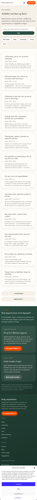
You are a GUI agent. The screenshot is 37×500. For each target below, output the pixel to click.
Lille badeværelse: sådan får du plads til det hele (18, 195)
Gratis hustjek (5, 452)
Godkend (18, 484)
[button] (34, 468)
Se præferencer (18, 494)
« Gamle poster (18, 293)
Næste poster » (18, 299)
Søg (18, 33)
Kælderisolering (6, 434)
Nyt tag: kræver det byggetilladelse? (16, 176)
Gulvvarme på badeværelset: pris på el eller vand (17, 235)
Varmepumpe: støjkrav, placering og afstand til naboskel (16, 137)
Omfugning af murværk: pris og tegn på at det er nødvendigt (18, 97)
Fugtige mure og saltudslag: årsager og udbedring (17, 273)
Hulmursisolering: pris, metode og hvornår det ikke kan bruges (16, 77)
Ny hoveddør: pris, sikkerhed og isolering (18, 254)
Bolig (14, 39)
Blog (2, 449)
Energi (32, 39)
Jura (14, 141)
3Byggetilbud (5, 456)
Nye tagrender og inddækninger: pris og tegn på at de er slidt (18, 157)
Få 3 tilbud (31, 2)
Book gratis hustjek (12, 377)
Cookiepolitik (18, 497)
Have (4, 44)
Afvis (18, 489)
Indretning (23, 39)
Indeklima (16, 277)
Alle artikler (6, 39)
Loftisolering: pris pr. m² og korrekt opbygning (16, 57)
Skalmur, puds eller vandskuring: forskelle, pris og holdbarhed (16, 117)
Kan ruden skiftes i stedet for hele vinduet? (16, 215)
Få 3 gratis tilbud (11, 348)
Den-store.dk (5, 464)
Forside (3, 446)
